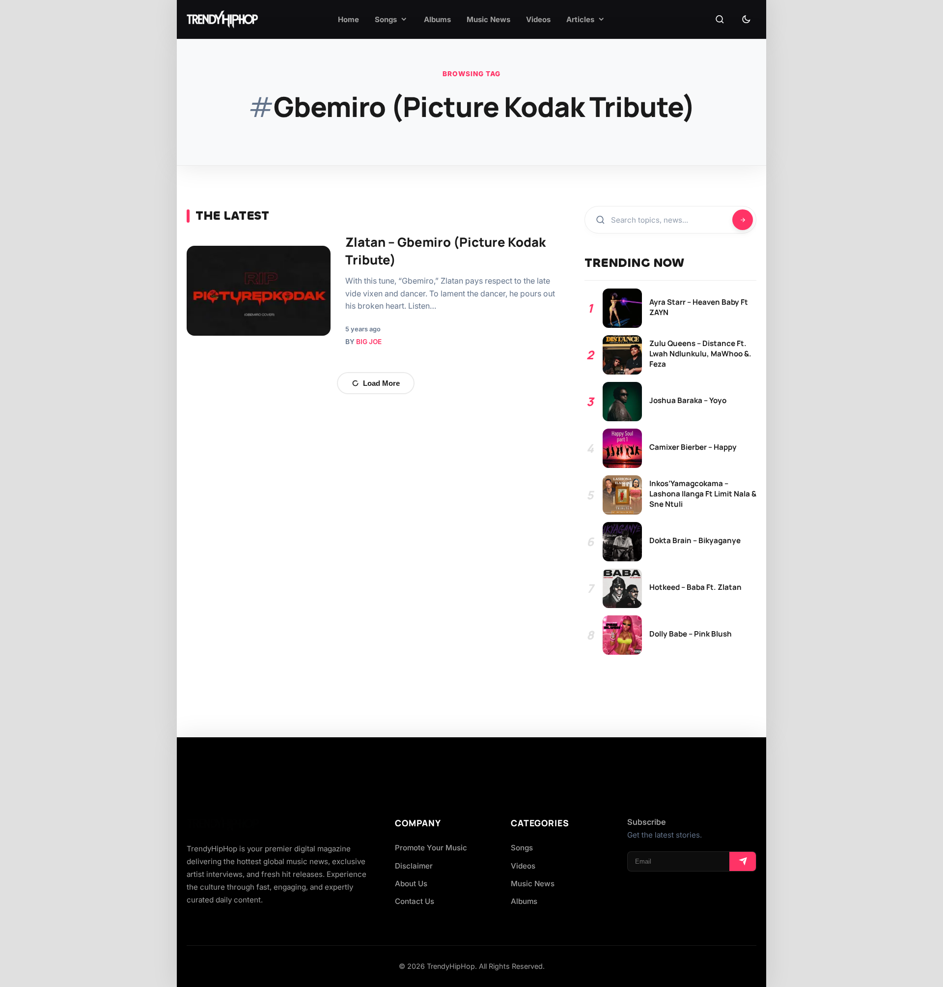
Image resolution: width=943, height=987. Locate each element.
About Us (411, 883)
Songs (522, 847)
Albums (524, 901)
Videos (523, 866)
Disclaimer (414, 866)
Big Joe (369, 342)
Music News (533, 883)
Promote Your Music (431, 847)
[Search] (719, 19)
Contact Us (414, 901)
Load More (381, 383)
